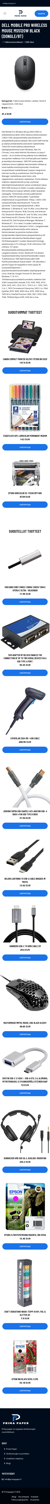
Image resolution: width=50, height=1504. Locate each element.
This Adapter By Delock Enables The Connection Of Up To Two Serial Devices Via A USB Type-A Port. (25, 658)
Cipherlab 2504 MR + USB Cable (25, 738)
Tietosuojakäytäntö (19, 1499)
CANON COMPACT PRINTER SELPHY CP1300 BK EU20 (25, 359)
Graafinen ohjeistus (14, 1458)
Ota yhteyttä (23, 1496)
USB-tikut (29, 42)
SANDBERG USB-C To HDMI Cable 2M (25, 946)
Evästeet (34, 1496)
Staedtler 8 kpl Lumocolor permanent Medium (25, 435)
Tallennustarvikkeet (13, 42)
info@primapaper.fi (9, 3)
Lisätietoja (25, 122)
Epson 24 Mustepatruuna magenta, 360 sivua (25, 1234)
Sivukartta (34, 1499)
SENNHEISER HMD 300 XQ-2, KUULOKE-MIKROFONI (25, 1158)
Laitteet (35, 101)
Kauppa (41, 13)
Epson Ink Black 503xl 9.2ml (25, 1379)
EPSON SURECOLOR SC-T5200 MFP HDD (25, 493)
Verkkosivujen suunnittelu (17, 1453)
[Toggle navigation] (5, 13)
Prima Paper (11, 1449)
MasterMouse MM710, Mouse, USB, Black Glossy (25, 1022)
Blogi (8, 1463)
